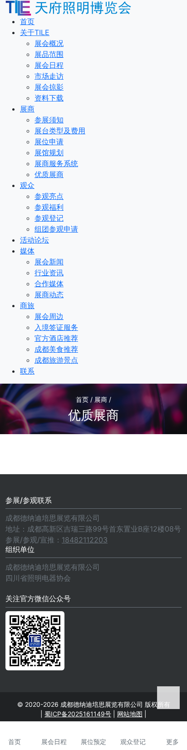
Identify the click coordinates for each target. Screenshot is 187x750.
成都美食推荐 (56, 349)
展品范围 (49, 54)
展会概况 (49, 43)
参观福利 (49, 207)
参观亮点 (49, 196)
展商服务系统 (56, 163)
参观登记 (49, 218)
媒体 (27, 250)
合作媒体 (49, 283)
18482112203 (85, 539)
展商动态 (49, 294)
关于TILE (34, 32)
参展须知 (49, 119)
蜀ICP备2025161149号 (77, 714)
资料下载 (49, 97)
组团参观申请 (56, 228)
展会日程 (49, 65)
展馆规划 (49, 152)
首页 (27, 21)
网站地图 (130, 714)
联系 (27, 370)
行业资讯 (49, 272)
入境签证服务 (56, 327)
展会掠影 (49, 86)
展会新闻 (49, 261)
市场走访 (49, 76)
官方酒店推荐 (56, 338)
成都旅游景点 (56, 360)
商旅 (27, 305)
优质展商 (49, 174)
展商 (27, 108)
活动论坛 (34, 239)
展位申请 (49, 141)
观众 (27, 185)
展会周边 (49, 316)
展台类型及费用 (59, 130)
